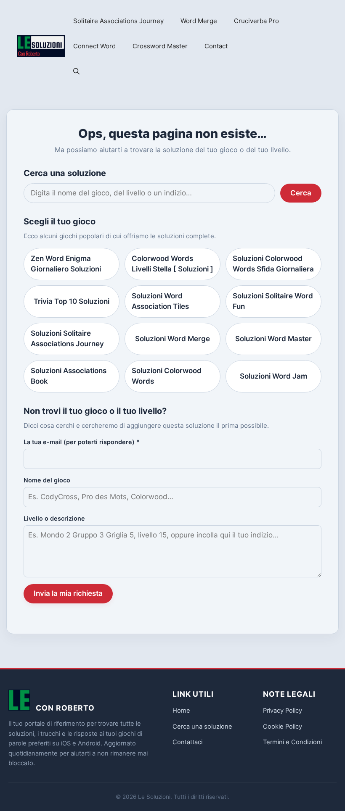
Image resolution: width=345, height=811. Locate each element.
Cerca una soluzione (202, 726)
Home (181, 710)
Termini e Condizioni (292, 742)
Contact (216, 46)
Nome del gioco (47, 480)
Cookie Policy (282, 726)
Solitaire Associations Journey (118, 21)
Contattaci (187, 742)
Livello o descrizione (54, 518)
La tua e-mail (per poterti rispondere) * (82, 441)
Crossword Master (160, 46)
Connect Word (94, 46)
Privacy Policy (282, 710)
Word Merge (198, 21)
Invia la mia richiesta (68, 593)
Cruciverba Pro (256, 21)
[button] (76, 71)
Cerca (300, 193)
